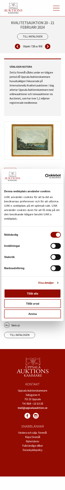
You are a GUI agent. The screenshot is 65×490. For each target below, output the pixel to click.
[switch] (56, 246)
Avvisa (32, 313)
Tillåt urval (32, 303)
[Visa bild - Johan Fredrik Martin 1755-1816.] (32, 140)
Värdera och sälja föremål (32, 432)
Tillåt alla (32, 293)
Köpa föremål (32, 437)
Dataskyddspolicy (32, 450)
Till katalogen (32, 36)
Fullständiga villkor (32, 445)
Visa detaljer (46, 282)
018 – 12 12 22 (35, 403)
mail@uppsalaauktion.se (32, 408)
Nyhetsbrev (32, 441)
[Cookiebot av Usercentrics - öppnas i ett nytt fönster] (46, 176)
